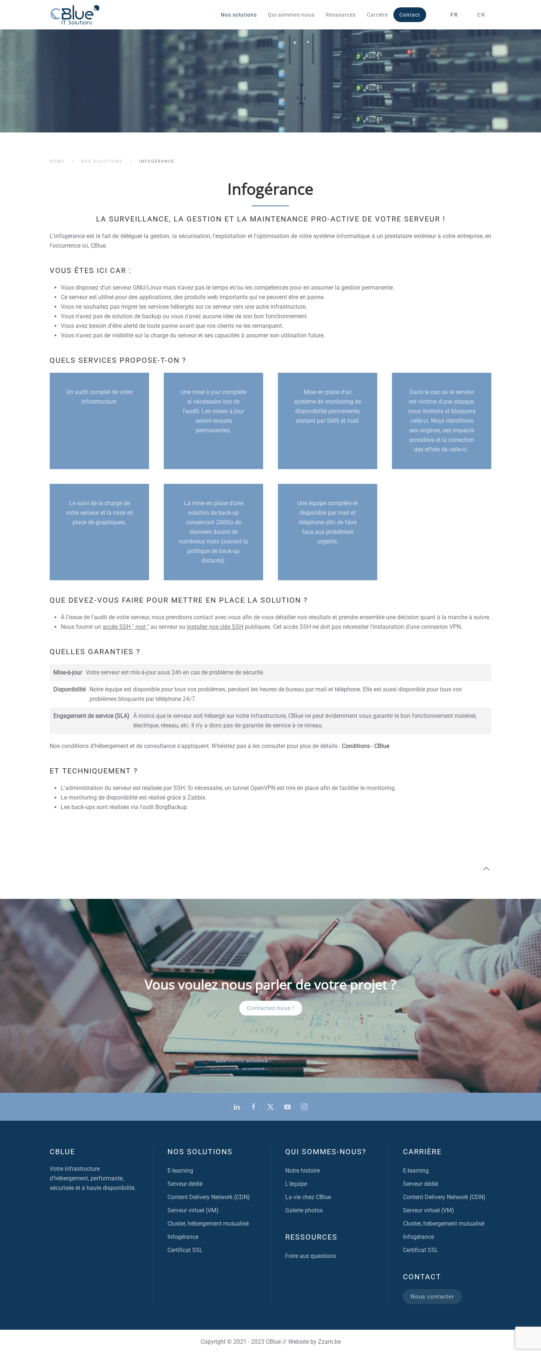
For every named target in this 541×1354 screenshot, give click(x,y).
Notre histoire (302, 1170)
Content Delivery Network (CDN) (208, 1197)
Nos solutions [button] (239, 15)
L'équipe (296, 1183)
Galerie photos (304, 1210)
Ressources (311, 1237)
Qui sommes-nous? (325, 1151)
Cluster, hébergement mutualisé (208, 1223)
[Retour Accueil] (75, 15)
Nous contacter (432, 1296)
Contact (409, 15)
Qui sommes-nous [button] (291, 15)
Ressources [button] (341, 15)
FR (454, 15)
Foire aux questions (310, 1255)
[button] (486, 868)
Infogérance (182, 1236)
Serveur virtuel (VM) (193, 1210)
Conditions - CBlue (365, 745)
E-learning (180, 1170)
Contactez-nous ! (270, 1008)
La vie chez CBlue (308, 1197)
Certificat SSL (185, 1250)
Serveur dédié (184, 1183)
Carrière (377, 15)
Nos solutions (200, 1151)
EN (481, 15)
